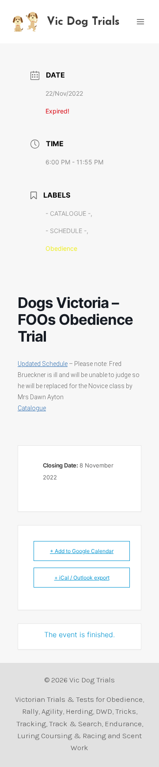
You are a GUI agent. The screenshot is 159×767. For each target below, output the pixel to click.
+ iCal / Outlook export (82, 577)
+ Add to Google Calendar (82, 551)
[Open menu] (140, 21)
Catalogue (32, 408)
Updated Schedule (43, 363)
